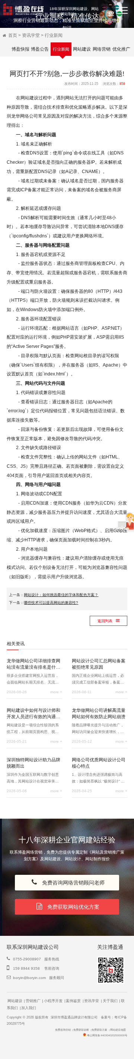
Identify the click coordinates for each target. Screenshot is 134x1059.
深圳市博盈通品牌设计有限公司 (74, 1017)
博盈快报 (20, 49)
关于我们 (110, 1001)
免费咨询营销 (63, 1029)
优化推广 (121, 49)
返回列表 (106, 621)
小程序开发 (53, 1001)
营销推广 (33, 1001)
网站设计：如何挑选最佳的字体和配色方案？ (61, 595)
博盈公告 (40, 49)
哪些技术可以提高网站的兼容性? (51, 603)
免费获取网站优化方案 (71, 907)
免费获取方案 (99, 1029)
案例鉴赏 (73, 1001)
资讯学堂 (31, 35)
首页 (12, 35)
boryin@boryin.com (29, 978)
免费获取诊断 (81, 1029)
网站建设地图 (118, 1029)
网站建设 (82, 49)
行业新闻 (54, 35)
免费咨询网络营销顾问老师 (72, 883)
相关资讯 (16, 643)
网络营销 (102, 49)
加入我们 (28, 1008)
